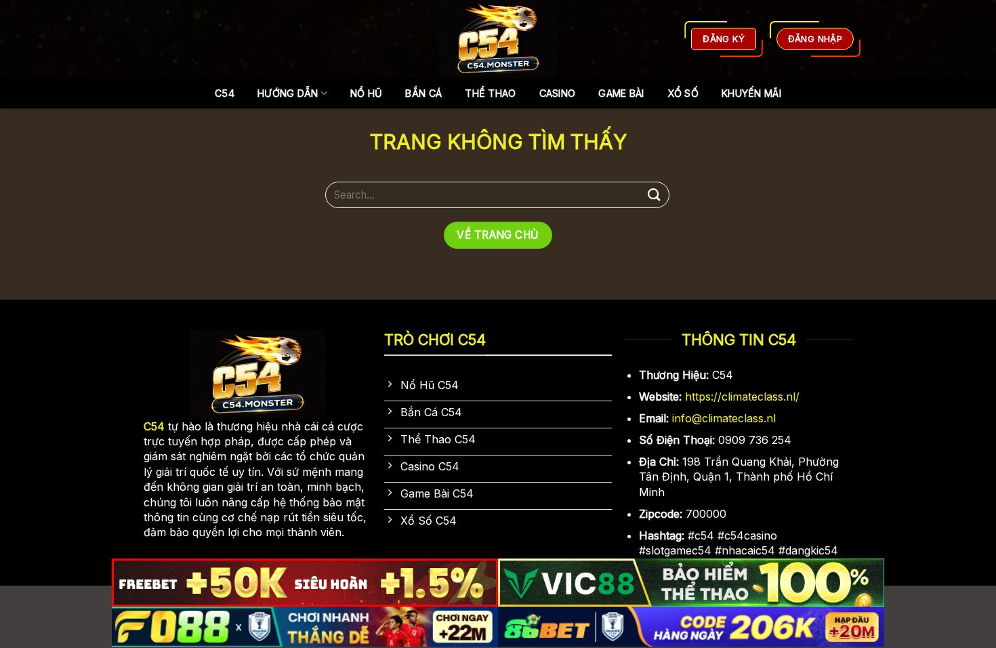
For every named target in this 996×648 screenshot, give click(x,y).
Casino (557, 93)
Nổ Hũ (366, 93)
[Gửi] (654, 195)
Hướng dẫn (287, 93)
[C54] (498, 39)
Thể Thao (490, 93)
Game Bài (621, 93)
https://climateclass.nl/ (742, 396)
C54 (224, 93)
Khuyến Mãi (751, 93)
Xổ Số (683, 93)
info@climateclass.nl (724, 418)
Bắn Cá (423, 93)
